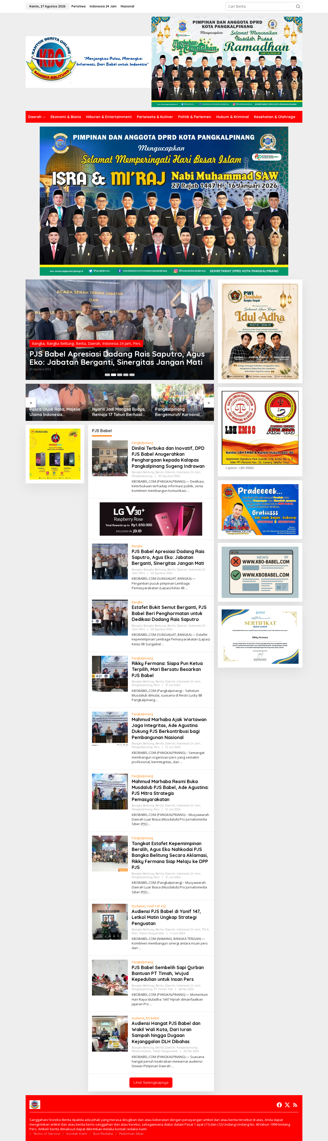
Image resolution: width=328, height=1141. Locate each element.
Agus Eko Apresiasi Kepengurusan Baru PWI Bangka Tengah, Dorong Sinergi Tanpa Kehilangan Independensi (180, 412)
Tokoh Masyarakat (151, 933)
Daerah (94, 335)
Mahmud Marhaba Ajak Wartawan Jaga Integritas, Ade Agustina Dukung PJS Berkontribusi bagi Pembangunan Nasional (169, 728)
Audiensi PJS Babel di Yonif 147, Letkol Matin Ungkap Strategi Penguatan (166, 917)
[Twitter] (287, 1105)
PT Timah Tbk (163, 989)
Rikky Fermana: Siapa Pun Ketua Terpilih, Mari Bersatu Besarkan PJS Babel (167, 669)
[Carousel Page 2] (113, 375)
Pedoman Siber (131, 1134)
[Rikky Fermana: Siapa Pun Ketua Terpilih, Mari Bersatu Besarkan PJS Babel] (157, 700)
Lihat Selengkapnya (151, 1082)
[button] (298, 6)
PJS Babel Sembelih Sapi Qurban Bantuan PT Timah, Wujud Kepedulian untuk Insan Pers (168, 973)
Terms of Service (46, 1134)
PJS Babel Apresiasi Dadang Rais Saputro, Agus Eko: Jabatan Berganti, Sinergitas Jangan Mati (168, 557)
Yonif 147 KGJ (156, 906)
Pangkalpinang (142, 443)
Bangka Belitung (60, 335)
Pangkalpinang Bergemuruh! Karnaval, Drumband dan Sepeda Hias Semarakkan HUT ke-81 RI (118, 412)
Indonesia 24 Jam (116, 335)
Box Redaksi (103, 1134)
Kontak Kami (76, 1134)
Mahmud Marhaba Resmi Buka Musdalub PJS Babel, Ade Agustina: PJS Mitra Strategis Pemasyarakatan (170, 790)
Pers (136, 335)
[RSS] (295, 1105)
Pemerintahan (141, 1051)
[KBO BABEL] (88, 61)
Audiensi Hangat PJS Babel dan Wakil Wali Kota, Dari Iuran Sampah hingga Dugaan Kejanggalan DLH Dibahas (166, 1032)
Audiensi (138, 1018)
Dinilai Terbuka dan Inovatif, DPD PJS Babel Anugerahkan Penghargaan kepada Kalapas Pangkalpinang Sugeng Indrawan (168, 457)
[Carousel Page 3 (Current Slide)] (119, 375)
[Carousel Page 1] (107, 375)
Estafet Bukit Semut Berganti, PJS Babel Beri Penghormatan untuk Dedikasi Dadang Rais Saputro (111, 353)
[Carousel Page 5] (132, 375)
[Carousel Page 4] (125, 375)
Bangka (38, 335)
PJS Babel (138, 906)
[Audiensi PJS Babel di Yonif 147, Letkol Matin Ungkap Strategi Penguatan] (140, 948)
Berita (81, 335)
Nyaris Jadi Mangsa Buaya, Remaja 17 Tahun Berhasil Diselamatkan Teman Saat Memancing (56, 412)
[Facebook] (279, 1105)
